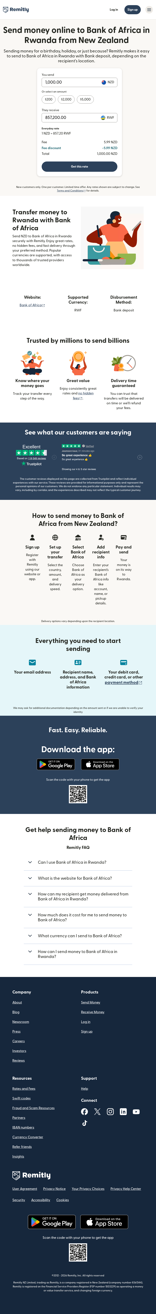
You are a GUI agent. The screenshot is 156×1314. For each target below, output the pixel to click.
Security (18, 1200)
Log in (114, 9)
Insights (18, 1156)
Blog (15, 1012)
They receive (50, 110)
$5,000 (85, 99)
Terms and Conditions (71, 190)
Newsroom (20, 1021)
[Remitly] (16, 10)
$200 (48, 99)
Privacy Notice (54, 1189)
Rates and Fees (23, 1088)
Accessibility (40, 1200)
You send (48, 74)
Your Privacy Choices (88, 1189)
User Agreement (24, 1189)
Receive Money (92, 1012)
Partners (18, 1117)
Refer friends (22, 1147)
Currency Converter (27, 1137)
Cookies (62, 1200)
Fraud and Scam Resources (33, 1108)
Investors (19, 1051)
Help (84, 1088)
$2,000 (66, 99)
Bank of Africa (32, 305)
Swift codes (21, 1098)
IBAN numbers (23, 1127)
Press (16, 1031)
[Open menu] (149, 9)
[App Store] (100, 764)
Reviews (18, 1060)
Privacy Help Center (126, 1189)
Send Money (90, 1002)
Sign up (132, 9)
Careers (18, 1041)
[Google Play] (56, 764)
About (17, 1002)
